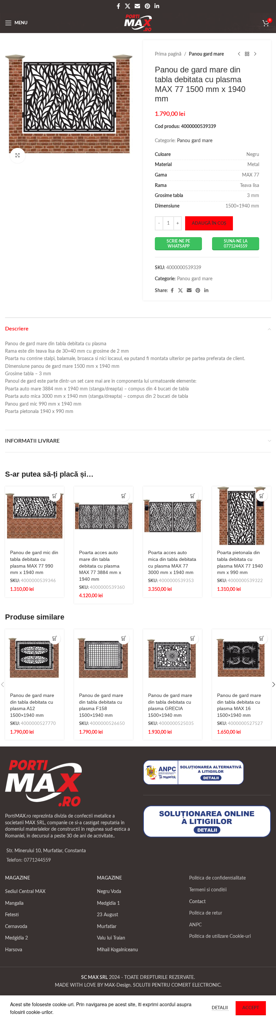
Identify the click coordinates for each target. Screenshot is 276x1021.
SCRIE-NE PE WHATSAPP (178, 243)
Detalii (220, 1008)
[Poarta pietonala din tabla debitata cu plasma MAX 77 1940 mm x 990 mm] (241, 515)
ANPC (195, 925)
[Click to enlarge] (17, 155)
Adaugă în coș (209, 223)
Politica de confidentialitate (217, 878)
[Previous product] (239, 54)
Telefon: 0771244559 (28, 860)
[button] (55, 496)
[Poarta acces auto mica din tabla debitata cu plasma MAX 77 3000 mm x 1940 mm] (172, 515)
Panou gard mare (206, 54)
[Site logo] (138, 23)
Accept (250, 1008)
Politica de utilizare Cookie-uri (220, 936)
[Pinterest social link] (147, 6)
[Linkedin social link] (156, 6)
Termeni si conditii (208, 890)
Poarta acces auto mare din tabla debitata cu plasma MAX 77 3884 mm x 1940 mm (100, 565)
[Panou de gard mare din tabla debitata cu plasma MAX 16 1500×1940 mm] (241, 658)
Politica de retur (205, 913)
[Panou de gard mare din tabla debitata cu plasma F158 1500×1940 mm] (103, 658)
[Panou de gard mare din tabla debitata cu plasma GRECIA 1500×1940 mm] (172, 658)
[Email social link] (137, 6)
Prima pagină (168, 54)
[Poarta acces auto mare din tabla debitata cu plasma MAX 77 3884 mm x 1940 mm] (103, 515)
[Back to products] (247, 54)
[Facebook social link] (118, 6)
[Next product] (255, 54)
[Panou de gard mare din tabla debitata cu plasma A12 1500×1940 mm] (34, 658)
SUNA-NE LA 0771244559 (235, 243)
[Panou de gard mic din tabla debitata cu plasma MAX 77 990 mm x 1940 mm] (34, 515)
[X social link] (127, 6)
